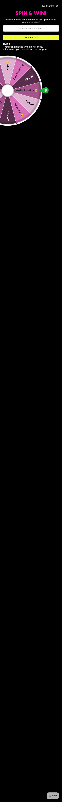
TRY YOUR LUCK (31, 37)
